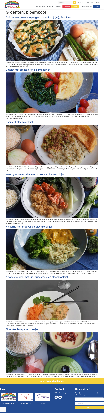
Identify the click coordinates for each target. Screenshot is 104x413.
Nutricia (43, 403)
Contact (98, 2)
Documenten (90, 2)
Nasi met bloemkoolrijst (19, 122)
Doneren (75, 6)
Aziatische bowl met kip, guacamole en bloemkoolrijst (37, 276)
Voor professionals (86, 6)
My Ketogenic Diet (25, 403)
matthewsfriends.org (8, 403)
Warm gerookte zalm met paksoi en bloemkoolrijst (35, 174)
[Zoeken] (74, 2)
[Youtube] (60, 397)
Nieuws (97, 6)
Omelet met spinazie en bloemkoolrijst (28, 69)
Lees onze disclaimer (52, 381)
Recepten (67, 6)
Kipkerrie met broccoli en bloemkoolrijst (29, 226)
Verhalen (58, 6)
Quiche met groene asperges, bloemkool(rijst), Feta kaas (39, 17)
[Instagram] (56, 397)
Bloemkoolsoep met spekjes (22, 329)
